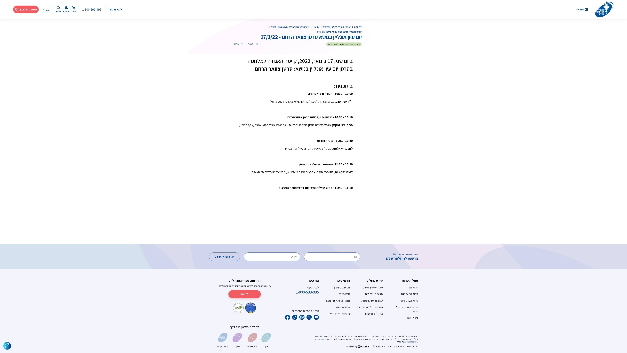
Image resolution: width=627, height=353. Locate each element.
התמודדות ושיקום (373, 314)
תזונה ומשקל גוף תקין (338, 301)
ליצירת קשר (115, 9)
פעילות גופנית (342, 307)
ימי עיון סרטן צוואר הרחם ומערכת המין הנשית (290, 26)
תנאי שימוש (319, 339)
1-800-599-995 (91, 9)
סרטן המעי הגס (409, 294)
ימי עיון (316, 26)
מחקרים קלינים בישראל (370, 307)
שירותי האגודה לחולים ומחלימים (337, 26)
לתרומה (245, 294)
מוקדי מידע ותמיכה (372, 287)
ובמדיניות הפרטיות (411, 342)
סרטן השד (412, 287)
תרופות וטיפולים (374, 294)
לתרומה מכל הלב (28, 9)
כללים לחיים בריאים (339, 314)
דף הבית (358, 26)
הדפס (236, 43)
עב (47, 9)
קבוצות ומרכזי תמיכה (371, 301)
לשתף (251, 43)
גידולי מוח (412, 318)
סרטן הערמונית (409, 301)
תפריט (580, 9)
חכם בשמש (344, 294)
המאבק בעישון (342, 287)
